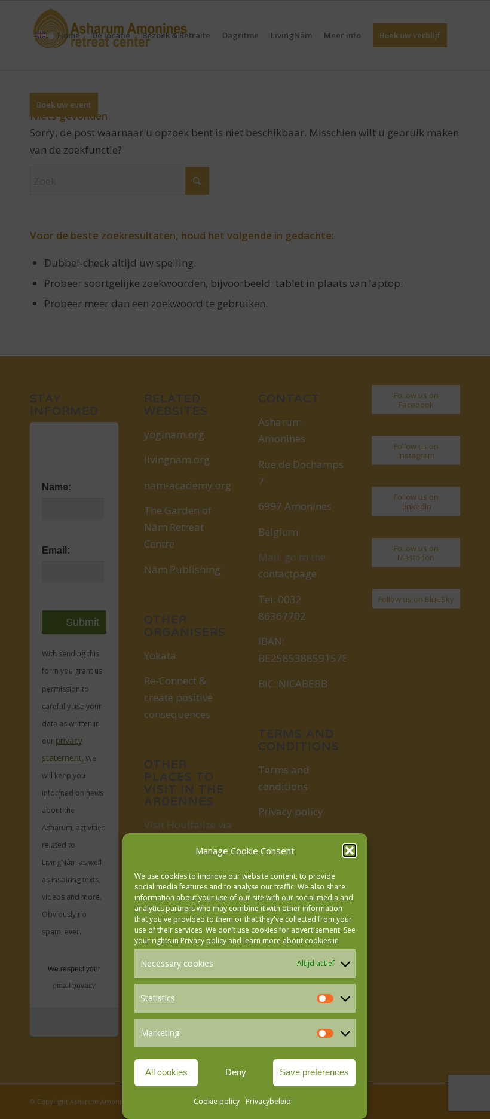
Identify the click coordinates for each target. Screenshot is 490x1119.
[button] (350, 851)
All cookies (166, 1072)
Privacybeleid (268, 1101)
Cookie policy (217, 1101)
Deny (235, 1072)
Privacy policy (203, 940)
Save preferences (314, 1072)
